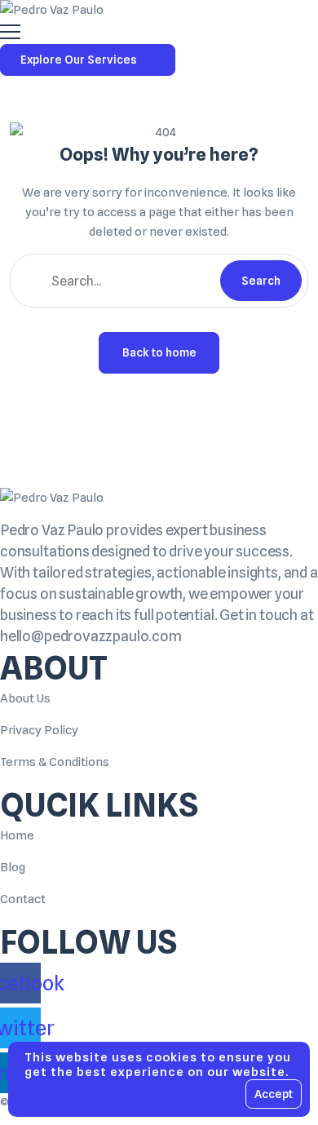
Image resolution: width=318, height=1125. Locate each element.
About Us (25, 698)
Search (260, 280)
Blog (12, 867)
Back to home (159, 352)
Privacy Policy (39, 730)
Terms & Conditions (54, 762)
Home (17, 835)
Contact (23, 899)
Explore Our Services (78, 59)
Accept (273, 1094)
